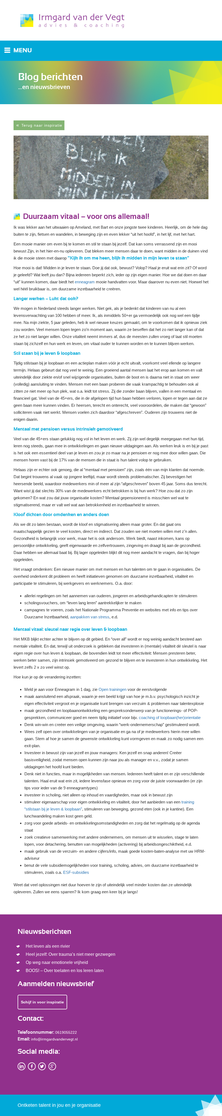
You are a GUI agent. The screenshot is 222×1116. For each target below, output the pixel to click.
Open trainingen (112, 689)
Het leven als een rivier (48, 946)
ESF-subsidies (76, 872)
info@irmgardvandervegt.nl (54, 1039)
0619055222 (66, 1032)
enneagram (85, 282)
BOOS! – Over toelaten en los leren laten (65, 970)
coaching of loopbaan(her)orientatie (170, 717)
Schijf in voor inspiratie (42, 1002)
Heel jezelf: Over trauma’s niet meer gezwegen (70, 954)
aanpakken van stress (89, 617)
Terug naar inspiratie (41, 125)
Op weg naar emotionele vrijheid (57, 962)
